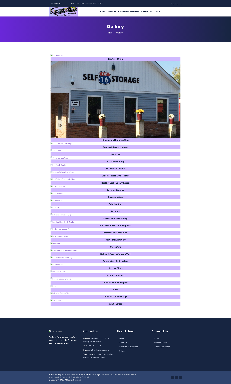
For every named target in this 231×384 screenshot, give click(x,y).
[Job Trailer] (56, 150)
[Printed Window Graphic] (61, 279)
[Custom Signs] (57, 264)
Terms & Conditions (161, 347)
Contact (157, 338)
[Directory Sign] (57, 193)
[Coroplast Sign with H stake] (62, 172)
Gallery (144, 12)
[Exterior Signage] (58, 186)
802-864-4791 (57, 3)
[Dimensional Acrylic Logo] (61, 214)
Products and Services (128, 12)
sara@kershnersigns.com (96, 350)
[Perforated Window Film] (61, 229)
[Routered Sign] (57, 55)
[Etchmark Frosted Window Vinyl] (64, 250)
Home (102, 12)
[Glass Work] (56, 243)
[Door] (53, 286)
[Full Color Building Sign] (60, 293)
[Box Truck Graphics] (59, 165)
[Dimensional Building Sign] (115, 99)
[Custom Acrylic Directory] (61, 257)
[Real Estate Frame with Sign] (63, 179)
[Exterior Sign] (56, 200)
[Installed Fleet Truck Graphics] (63, 222)
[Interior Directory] (58, 271)
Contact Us (155, 12)
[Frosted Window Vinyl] (60, 236)
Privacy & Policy (160, 343)
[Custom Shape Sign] (59, 157)
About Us (112, 12)
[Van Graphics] (57, 300)
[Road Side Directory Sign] (61, 143)
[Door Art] (55, 207)
